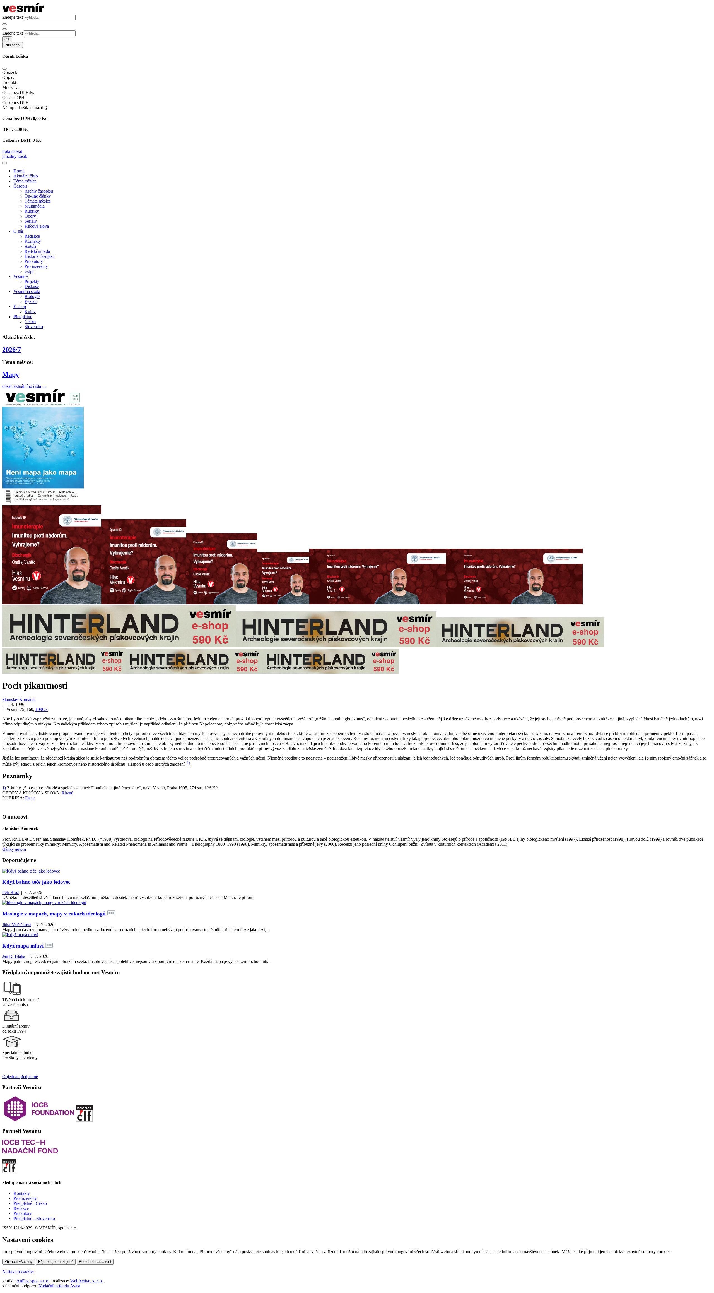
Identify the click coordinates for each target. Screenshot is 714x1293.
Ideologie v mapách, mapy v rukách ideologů (54, 914)
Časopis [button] (20, 186)
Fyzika (31, 301)
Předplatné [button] (22, 316)
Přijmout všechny (18, 1262)
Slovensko (34, 326)
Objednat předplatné (20, 1076)
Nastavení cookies (18, 1271)
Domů (19, 171)
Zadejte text (12, 17)
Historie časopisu (40, 256)
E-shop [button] (19, 306)
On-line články (38, 196)
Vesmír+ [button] (20, 276)
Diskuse (32, 286)
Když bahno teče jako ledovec (36, 882)
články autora (14, 849)
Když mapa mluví (23, 946)
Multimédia (35, 206)
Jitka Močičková (16, 924)
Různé (67, 792)
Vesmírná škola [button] (26, 291)
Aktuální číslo (25, 176)
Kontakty (33, 241)
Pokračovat (12, 151)
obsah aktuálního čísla (24, 386)
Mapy (10, 374)
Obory (30, 216)
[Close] (4, 69)
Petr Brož (10, 892)
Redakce (32, 236)
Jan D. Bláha (13, 956)
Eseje (30, 797)
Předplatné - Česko (30, 1203)
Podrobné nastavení (95, 1262)
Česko (30, 321)
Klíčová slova (37, 226)
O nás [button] (18, 231)
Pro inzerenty (36, 266)
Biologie (32, 296)
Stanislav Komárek (19, 699)
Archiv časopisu (39, 191)
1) (4, 787)
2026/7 (11, 349)
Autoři (30, 246)
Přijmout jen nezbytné (55, 1262)
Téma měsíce (25, 181)
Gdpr (29, 271)
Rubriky (32, 211)
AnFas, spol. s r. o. (32, 1280)
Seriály (31, 221)
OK (7, 39)
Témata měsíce (38, 201)
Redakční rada (37, 251)
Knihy (30, 311)
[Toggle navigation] (4, 163)
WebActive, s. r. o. (86, 1280)
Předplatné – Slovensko (34, 1218)
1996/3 (41, 709)
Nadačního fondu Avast (59, 1286)
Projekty (32, 281)
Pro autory (34, 261)
